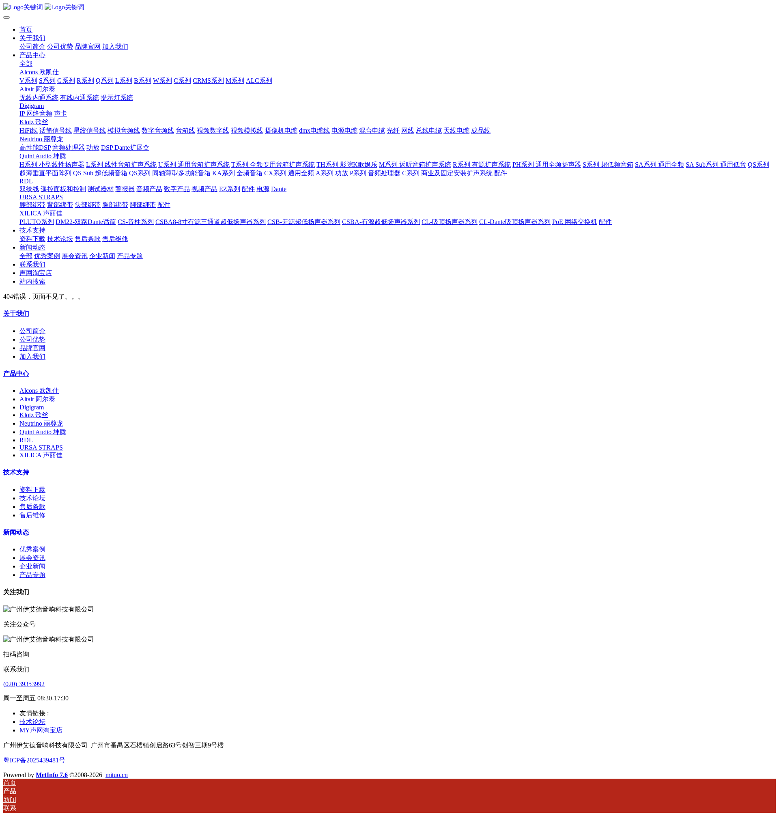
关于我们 (16, 313)
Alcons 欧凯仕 (39, 390)
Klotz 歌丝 (33, 414)
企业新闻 (32, 566)
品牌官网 (32, 347)
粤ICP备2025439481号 (34, 760)
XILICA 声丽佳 (40, 455)
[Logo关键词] (389, 7)
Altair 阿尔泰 (37, 399)
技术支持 (16, 472)
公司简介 (32, 330)
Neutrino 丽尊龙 (41, 423)
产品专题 (32, 574)
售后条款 (32, 506)
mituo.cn (116, 774)
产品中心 (16, 373)
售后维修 (32, 515)
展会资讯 (32, 557)
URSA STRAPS (41, 447)
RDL (26, 440)
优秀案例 (32, 549)
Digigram (31, 407)
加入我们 (32, 356)
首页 (25, 29)
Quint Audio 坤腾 (42, 431)
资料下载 (32, 489)
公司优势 (32, 339)
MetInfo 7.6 (52, 774)
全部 (25, 63)
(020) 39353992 (24, 683)
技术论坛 (32, 498)
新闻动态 (16, 532)
